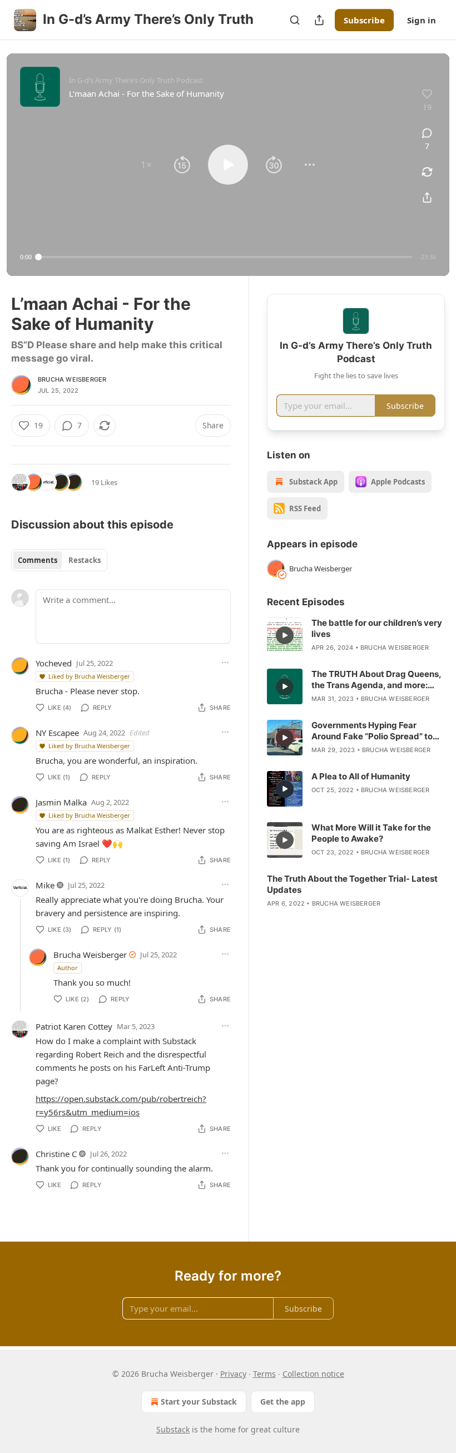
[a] (285, 635)
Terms (264, 1373)
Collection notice (313, 1373)
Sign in (421, 20)
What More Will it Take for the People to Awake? (371, 833)
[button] (146, 164)
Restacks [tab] (84, 560)
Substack (173, 1429)
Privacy (233, 1373)
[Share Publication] (319, 20)
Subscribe (364, 20)
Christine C (56, 1153)
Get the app (282, 1401)
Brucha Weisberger (72, 379)
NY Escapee (57, 732)
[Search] (295, 20)
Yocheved (54, 663)
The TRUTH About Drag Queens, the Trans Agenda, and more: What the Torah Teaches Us (376, 680)
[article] (355, 635)
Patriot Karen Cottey (74, 1026)
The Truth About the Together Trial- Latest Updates (352, 884)
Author (67, 967)
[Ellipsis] (225, 662)
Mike (45, 885)
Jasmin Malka (61, 802)
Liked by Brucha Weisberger (89, 676)
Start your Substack (199, 1401)
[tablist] (59, 560)
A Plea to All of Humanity (360, 776)
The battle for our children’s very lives (376, 628)
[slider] (225, 257)
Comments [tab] (37, 560)
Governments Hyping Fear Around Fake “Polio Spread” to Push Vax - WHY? (372, 731)
